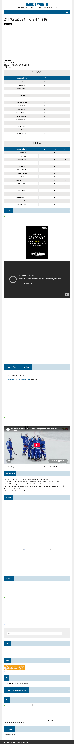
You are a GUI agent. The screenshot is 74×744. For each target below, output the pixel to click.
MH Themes (26, 742)
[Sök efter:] (34, 633)
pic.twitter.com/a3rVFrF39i (16, 375)
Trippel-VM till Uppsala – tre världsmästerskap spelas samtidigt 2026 (26, 479)
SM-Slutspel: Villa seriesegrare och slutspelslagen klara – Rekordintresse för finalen (31, 481)
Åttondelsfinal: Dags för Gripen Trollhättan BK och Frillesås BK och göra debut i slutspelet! (34, 484)
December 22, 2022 (36, 379)
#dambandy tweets (10, 735)
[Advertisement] (37, 43)
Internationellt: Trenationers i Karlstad (17, 491)
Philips (6, 421)
